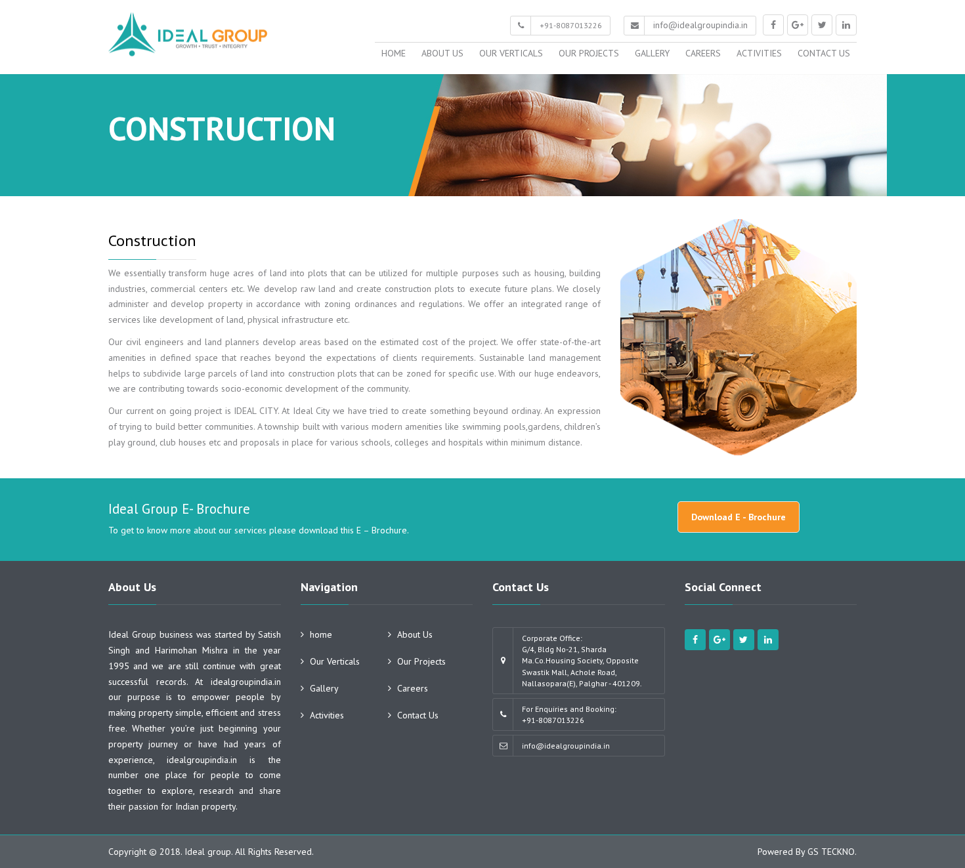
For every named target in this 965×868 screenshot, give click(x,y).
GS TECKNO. (832, 852)
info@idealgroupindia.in (700, 25)
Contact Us (824, 53)
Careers (703, 53)
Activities (759, 53)
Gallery (652, 53)
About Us (442, 53)
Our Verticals (511, 53)
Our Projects (589, 53)
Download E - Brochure (738, 517)
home (393, 53)
